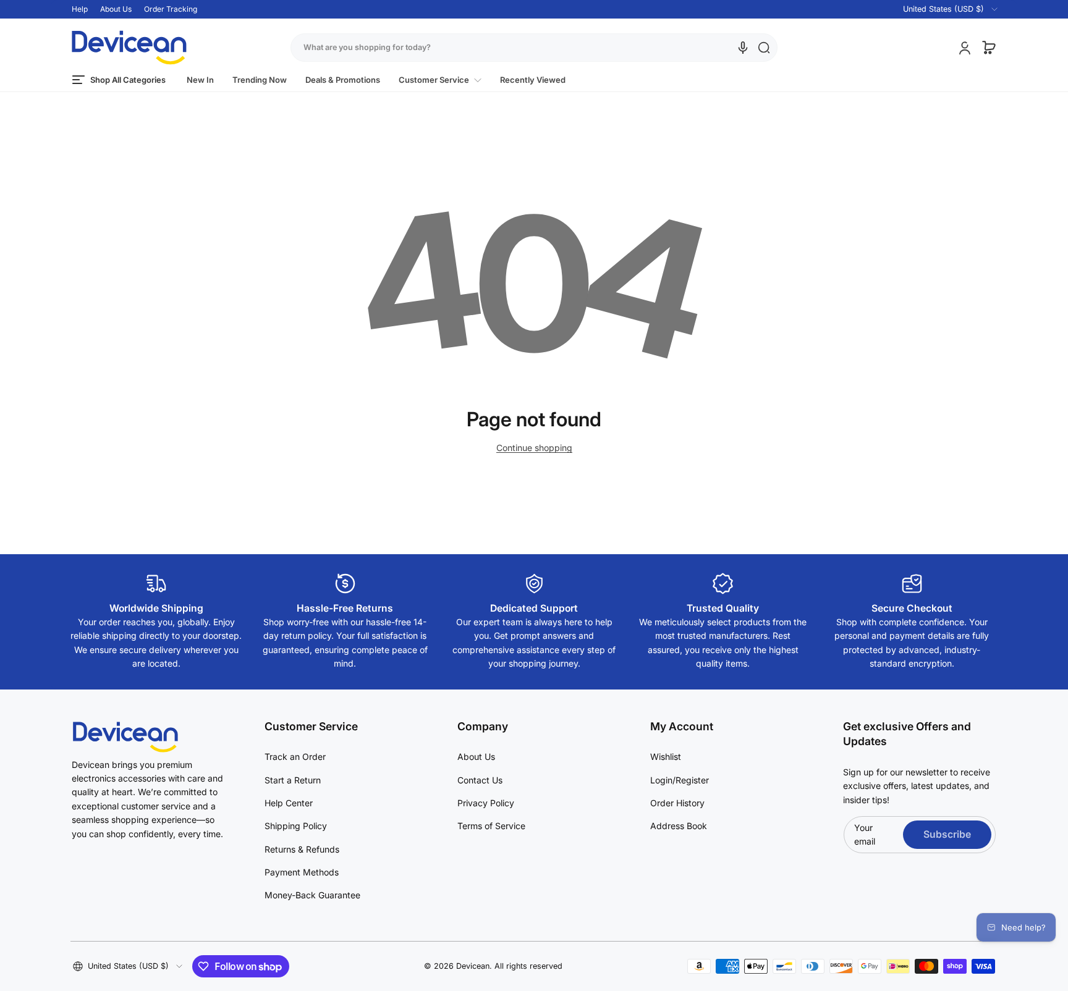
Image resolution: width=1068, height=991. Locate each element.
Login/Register (679, 780)
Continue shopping (534, 447)
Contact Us (479, 780)
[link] (440, 80)
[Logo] (129, 47)
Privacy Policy (485, 803)
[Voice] (743, 47)
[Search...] (764, 47)
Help (80, 9)
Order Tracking (170, 9)
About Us (116, 9)
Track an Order (295, 756)
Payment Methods (302, 872)
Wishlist (665, 756)
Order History (677, 803)
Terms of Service (491, 825)
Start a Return (293, 780)
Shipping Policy (296, 825)
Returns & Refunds (302, 849)
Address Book (678, 825)
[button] (943, 9)
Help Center (289, 803)
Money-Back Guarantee (312, 895)
